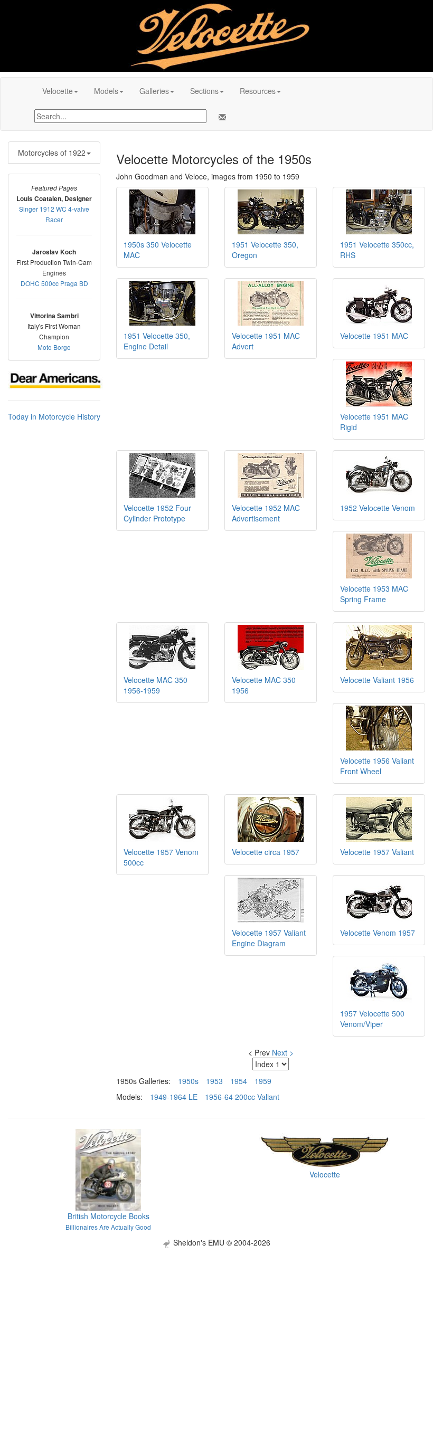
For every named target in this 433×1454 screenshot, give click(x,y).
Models (106, 90)
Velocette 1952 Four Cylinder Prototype (157, 513)
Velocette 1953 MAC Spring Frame (374, 593)
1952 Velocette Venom (377, 507)
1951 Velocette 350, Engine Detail (157, 340)
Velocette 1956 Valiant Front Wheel (377, 765)
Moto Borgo (54, 347)
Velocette (57, 90)
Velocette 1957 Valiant (377, 852)
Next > (283, 1052)
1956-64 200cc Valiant (242, 1096)
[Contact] (220, 117)
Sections (204, 90)
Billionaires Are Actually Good (108, 1226)
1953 (214, 1081)
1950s (188, 1081)
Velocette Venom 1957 (377, 932)
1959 (263, 1081)
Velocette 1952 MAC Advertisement (266, 513)
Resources (258, 90)
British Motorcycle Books (108, 1216)
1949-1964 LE (173, 1096)
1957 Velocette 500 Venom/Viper (372, 1018)
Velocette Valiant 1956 (377, 679)
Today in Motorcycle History (54, 416)
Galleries (154, 90)
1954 (238, 1081)
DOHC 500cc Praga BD (54, 283)
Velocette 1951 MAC (374, 335)
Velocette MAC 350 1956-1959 (155, 685)
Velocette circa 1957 (265, 852)
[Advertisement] (216, 1322)
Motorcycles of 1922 (52, 152)
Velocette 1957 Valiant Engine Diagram (269, 937)
